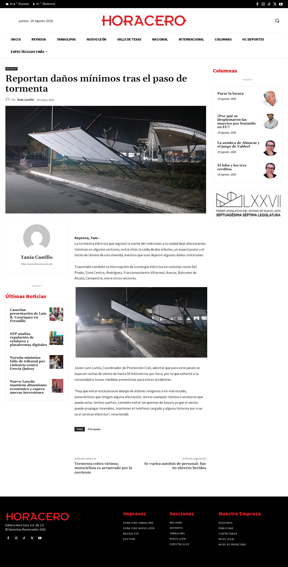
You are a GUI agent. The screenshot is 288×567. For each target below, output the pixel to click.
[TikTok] (269, 4)
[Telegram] (180, 223)
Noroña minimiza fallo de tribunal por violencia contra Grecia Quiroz (27, 363)
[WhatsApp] (170, 223)
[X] (275, 4)
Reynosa (11, 68)
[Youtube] (281, 4)
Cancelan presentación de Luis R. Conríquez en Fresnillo (28, 315)
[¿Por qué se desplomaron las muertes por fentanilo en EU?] (270, 121)
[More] (201, 223)
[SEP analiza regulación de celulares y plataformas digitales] (56, 338)
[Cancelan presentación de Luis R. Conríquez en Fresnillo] (56, 314)
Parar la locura (230, 93)
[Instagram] (263, 4)
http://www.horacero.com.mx (36, 263)
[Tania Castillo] (8, 100)
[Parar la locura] (270, 99)
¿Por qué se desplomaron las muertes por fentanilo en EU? (236, 121)
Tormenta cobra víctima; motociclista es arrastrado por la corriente (103, 467)
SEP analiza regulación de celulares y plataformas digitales (28, 339)
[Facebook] (257, 4)
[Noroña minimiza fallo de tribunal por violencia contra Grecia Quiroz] (56, 362)
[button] (277, 20)
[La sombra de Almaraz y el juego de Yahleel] (270, 148)
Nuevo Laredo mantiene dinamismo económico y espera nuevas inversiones (28, 387)
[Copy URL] (190, 223)
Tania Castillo (25, 100)
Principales (94, 429)
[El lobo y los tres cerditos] (270, 171)
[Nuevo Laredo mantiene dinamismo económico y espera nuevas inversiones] (56, 386)
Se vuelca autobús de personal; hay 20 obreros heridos (175, 465)
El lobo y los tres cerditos (231, 167)
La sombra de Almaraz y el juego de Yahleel (238, 145)
